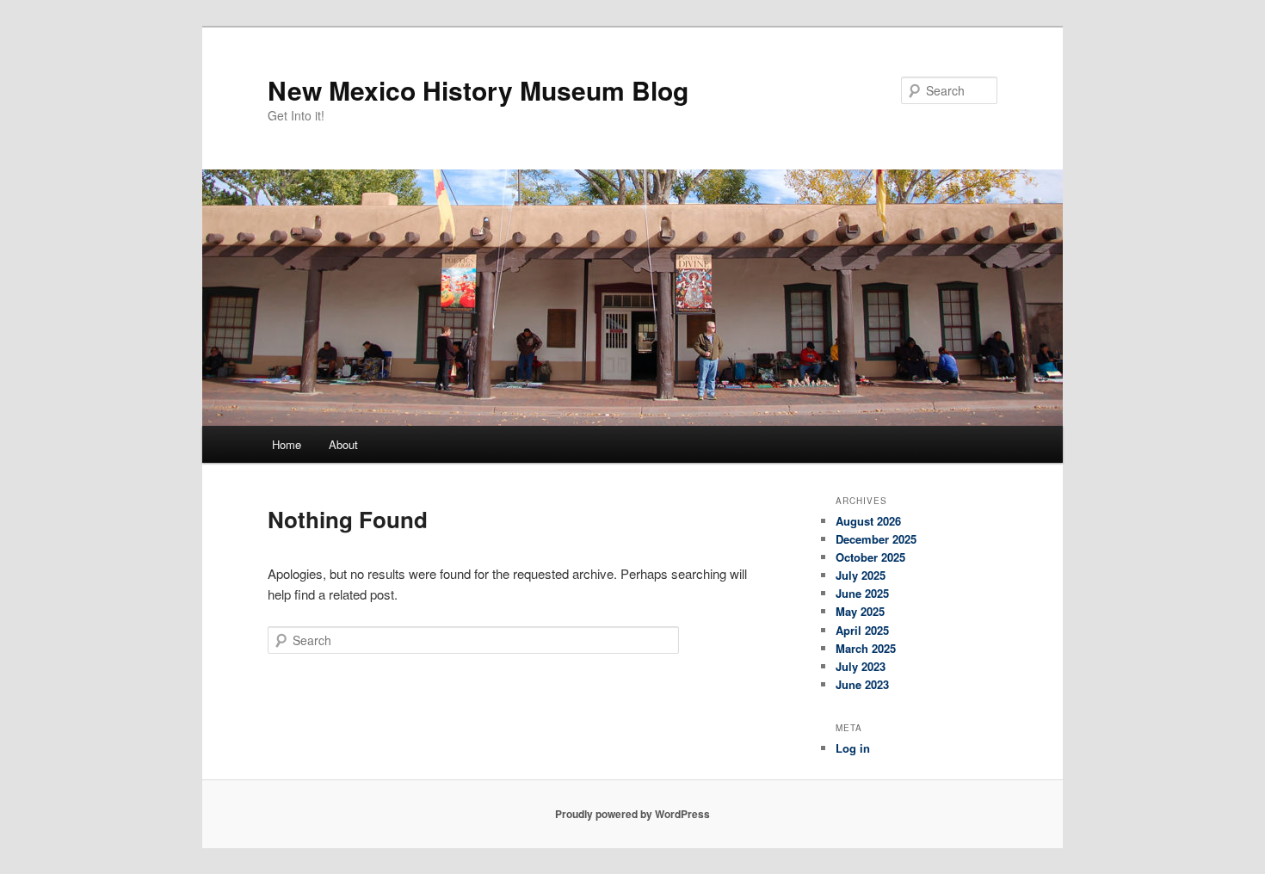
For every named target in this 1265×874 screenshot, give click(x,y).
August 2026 (868, 521)
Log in (853, 748)
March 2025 (866, 648)
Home (286, 444)
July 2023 (861, 666)
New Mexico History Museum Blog (478, 89)
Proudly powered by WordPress (632, 814)
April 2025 (862, 630)
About (343, 444)
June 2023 (862, 684)
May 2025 (860, 611)
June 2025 (862, 593)
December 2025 (876, 539)
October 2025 (870, 557)
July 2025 (861, 575)
